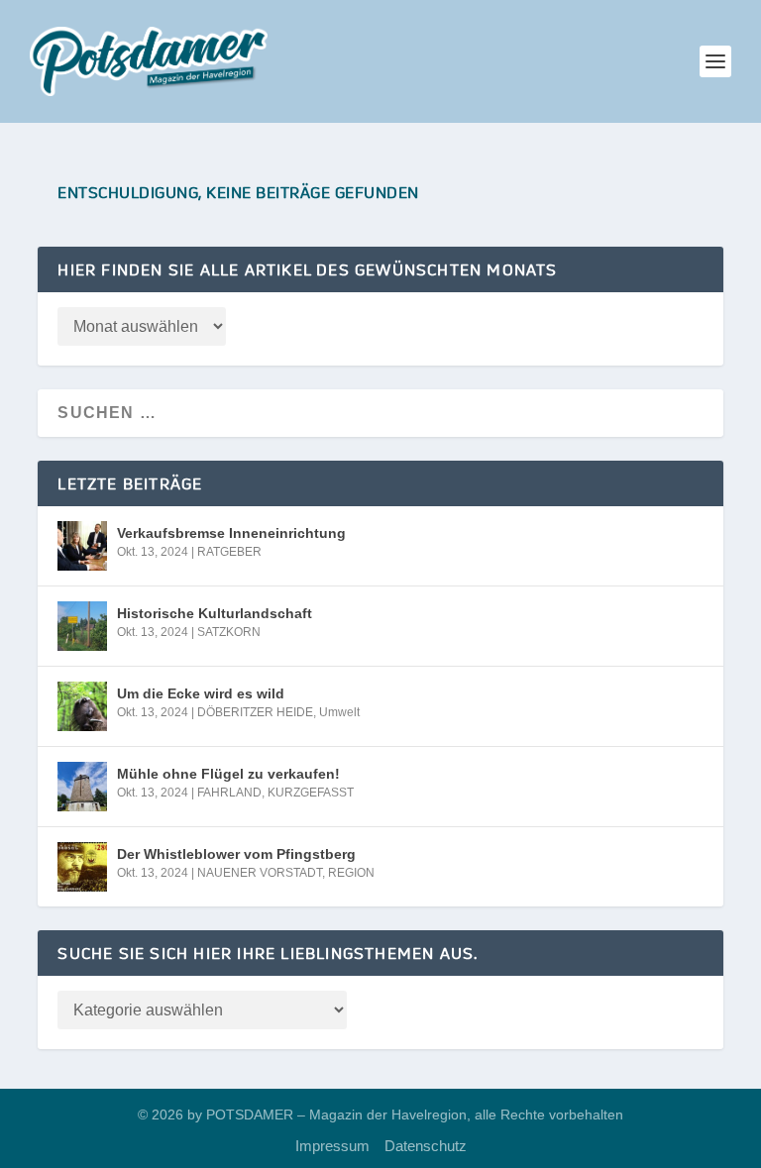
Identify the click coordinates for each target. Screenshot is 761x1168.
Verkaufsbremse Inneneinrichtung (231, 533)
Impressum (332, 1145)
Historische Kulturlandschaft (214, 613)
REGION (351, 873)
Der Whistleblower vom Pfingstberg (236, 854)
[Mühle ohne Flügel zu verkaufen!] (82, 786)
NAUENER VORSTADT (259, 873)
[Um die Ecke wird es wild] (82, 706)
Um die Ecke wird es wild (200, 693)
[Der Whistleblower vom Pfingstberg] (82, 867)
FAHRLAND (229, 792)
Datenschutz (425, 1145)
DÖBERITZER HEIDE (255, 712)
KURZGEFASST (311, 792)
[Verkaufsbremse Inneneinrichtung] (82, 546)
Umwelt (339, 712)
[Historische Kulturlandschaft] (82, 626)
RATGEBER (229, 552)
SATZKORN (229, 632)
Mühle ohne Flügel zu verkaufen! (228, 774)
